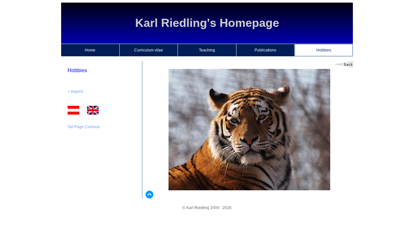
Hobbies (323, 50)
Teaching (207, 50)
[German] (73, 113)
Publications (265, 50)
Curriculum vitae (148, 50)
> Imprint (75, 91)
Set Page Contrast (84, 127)
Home (90, 50)
